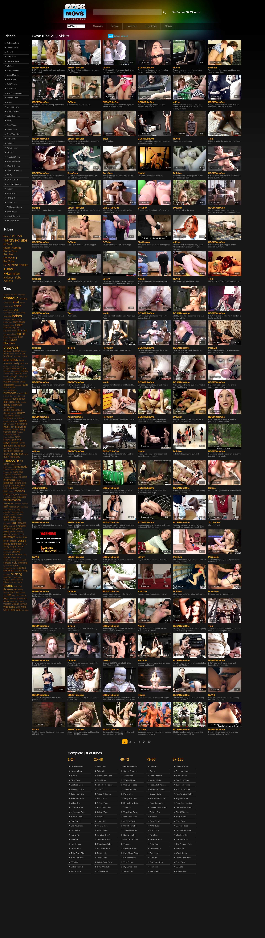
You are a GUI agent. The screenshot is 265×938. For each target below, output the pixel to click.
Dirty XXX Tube (103, 867)
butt (22, 363)
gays (6, 442)
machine (7, 497)
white (23, 607)
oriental (13, 526)
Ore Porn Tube (182, 780)
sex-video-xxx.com (15, 93)
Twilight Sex (155, 812)
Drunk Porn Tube (130, 803)
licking (6, 494)
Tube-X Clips (76, 817)
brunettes (10, 359)
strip (25, 570)
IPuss (9, 102)
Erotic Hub (101, 853)
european (8, 418)
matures (8, 503)
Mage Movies (12, 75)
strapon (18, 570)
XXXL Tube (154, 826)
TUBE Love (12, 84)
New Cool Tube (130, 817)
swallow (7, 577)
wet (18, 607)
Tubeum (127, 844)
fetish (6, 426)
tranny (13, 598)
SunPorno (10, 265)
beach (6, 325)
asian (17, 306)
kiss (23, 485)
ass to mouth (9, 313)
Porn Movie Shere (131, 853)
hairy (6, 456)
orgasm (22, 523)
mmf (5, 509)
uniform (13, 601)
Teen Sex (154, 867)
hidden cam (16, 464)
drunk (13, 413)
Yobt (18, 277)
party (6, 531)
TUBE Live (11, 89)
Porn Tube (11, 125)
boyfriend (8, 356)
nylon (6, 520)
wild (18, 609)
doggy (6, 404)
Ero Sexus (75, 830)
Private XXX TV (13, 157)
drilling (6, 413)
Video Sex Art (77, 867)
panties (7, 529)
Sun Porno (75, 821)
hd (21, 460)
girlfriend (8, 445)
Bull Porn (153, 817)
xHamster (11, 273)
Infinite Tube (102, 812)
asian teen (8, 310)
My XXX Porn (12, 180)
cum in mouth (9, 387)
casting (20, 366)
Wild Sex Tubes (130, 785)
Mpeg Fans (181, 871)
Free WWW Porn (14, 161)
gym (26, 454)
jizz (24, 483)
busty (16, 363)
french (16, 434)
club (25, 374)
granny (6, 454)
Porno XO (75, 835)
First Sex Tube (77, 798)
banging (6, 319)
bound (18, 354)
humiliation (16, 474)
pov (25, 537)
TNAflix (23, 265)
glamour (7, 448)
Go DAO (10, 152)
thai (20, 586)
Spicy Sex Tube (130, 798)
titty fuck (15, 595)
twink (6, 601)
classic (6, 374)
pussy (22, 540)
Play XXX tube (182, 812)
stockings (8, 570)
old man (6, 523)
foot (14, 432)
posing (19, 537)
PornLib (212, 348)
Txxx (105, 138)
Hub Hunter (76, 844)
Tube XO (127, 807)
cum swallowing (10, 390)
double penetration (12, 410)
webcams (9, 606)
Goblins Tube (129, 821)
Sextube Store (13, 61)
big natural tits (9, 334)
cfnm (24, 368)
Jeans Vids (102, 858)
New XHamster (13, 216)
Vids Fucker (128, 862)
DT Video (75, 862)
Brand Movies (13, 70)
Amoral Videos (13, 111)
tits (9, 595)
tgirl (15, 586)
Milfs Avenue (155, 848)
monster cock (17, 512)
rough (13, 546)
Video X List (102, 798)
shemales (8, 554)
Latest (117, 36)
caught (6, 369)
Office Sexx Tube (104, 862)
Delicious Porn (13, 43)
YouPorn (8, 280)
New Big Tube (129, 835)
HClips (212, 488)
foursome (7, 434)
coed (5, 376)
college (13, 376)
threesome (10, 589)
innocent (22, 477)
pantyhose (17, 529)
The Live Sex (103, 871)
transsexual (22, 598)
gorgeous (18, 451)
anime (22, 303)
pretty (6, 541)
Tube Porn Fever (130, 812)
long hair (23, 494)
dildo (12, 402)
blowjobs (11, 347)
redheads (16, 543)
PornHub (8, 254)
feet (16, 424)
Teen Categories (157, 803)
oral (14, 522)
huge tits (7, 474)
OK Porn (10, 66)
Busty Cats (154, 830)
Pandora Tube (182, 766)
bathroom (7, 322)
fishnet (15, 429)
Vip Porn (74, 839)
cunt (19, 393)
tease (20, 582)
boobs (16, 351)
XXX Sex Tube (13, 221)
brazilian (17, 356)
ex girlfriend (19, 418)
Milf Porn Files (156, 839)
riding (6, 546)
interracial (9, 479)
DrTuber (16, 236)
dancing (13, 396)
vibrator (7, 604)
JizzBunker (144, 242)
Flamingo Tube (77, 789)
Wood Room (181, 853)
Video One (75, 803)
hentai (6, 464)
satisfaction (8, 549)
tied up (6, 592)
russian (20, 546)
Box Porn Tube (129, 848)
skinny (6, 557)
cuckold (18, 385)
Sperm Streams (130, 771)
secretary (18, 549)
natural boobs (9, 514)
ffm (12, 427)
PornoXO (10, 258)
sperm (16, 565)
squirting (21, 568)
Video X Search (104, 794)
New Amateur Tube (184, 794)
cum (25, 384)
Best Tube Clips (104, 807)
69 (15, 295)
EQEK (9, 175)
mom (10, 509)
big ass (15, 327)
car (26, 363)
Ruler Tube (76, 848)
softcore (7, 563)
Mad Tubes (102, 766)
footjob (20, 432)
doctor (23, 402)
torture (23, 595)
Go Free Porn (13, 107)
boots (23, 351)
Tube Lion (154, 853)
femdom (23, 424)
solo (14, 562)
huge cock (18, 472)
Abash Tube (102, 826)
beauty (18, 325)
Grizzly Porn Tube (183, 830)
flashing (7, 432)
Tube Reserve (156, 776)
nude (6, 517)
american (7, 303)
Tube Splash (181, 776)
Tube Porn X (155, 821)
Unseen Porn (12, 48)
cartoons (7, 366)
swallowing (17, 577)
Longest (124, 36)
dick (5, 401)
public (13, 540)
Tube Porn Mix (129, 789)
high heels (7, 467)
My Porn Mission (14, 184)
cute (25, 393)
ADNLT (100, 817)
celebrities (15, 368)
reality (6, 543)
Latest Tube (131, 26)
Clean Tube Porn (183, 858)
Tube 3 (10, 52)
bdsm (22, 322)
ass (16, 309)
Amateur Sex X (103, 835)
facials (22, 420)
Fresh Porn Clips (104, 776)
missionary (14, 507)
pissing (6, 534)
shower (18, 554)
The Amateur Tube (184, 844)
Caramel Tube (182, 839)
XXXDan (142, 591)
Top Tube (115, 26)
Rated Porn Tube (157, 789)
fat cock (10, 424)
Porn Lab (154, 835)
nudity (13, 517)
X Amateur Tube (78, 812)
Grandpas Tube (156, 862)
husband (7, 477)
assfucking (20, 313)
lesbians (19, 491)
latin (5, 491)
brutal (21, 360)
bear (12, 325)
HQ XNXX (11, 198)
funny (17, 437)
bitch (20, 337)
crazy (22, 382)
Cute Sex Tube (13, 116)
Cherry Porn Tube (183, 807)
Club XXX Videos (14, 170)
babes (17, 316)
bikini (5, 337)
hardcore (11, 460)
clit (11, 374)
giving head (20, 446)
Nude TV (153, 858)
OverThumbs (12, 248)
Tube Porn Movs (104, 839)
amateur (10, 298)
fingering (20, 426)
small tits (7, 560)
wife (13, 609)
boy (23, 354)
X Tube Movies (129, 780)
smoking (15, 560)
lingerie (15, 494)
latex (22, 488)
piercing (20, 531)
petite (12, 531)
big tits (21, 334)
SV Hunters (128, 871)
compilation (8, 379)
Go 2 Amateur (129, 858)
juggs (5, 485)
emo (5, 416)
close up (18, 373)
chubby (24, 371)
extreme (14, 421)
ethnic (17, 416)
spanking (22, 563)
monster (7, 512)
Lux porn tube (182, 826)
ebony (21, 412)
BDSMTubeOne (40, 67)
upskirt (21, 601)
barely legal (17, 319)
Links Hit (153, 766)
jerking (18, 483)
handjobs (15, 456)
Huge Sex (11, 139)
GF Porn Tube (77, 807)
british (24, 356)
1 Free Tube (102, 803)
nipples (20, 514)
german (14, 443)
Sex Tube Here (103, 848)
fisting (22, 429)
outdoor (22, 526)
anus (5, 306)
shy (24, 555)
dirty (18, 402)
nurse (19, 517)
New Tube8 (12, 211)
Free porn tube (182, 771)
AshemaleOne (75, 417)
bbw (15, 322)
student (6, 574)
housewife (7, 472)
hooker (6, 469)
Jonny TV (101, 821)
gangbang (17, 439)
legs (11, 491)
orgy (5, 526)
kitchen (6, 488)
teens (8, 585)
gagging (6, 439)
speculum (7, 565)
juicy (11, 485)
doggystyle (16, 405)
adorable (21, 295)
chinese (6, 371)
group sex (17, 453)
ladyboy (14, 488)
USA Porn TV (181, 835)
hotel (20, 469)
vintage (15, 604)
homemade (20, 466)
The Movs (101, 780)
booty (6, 354)
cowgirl (15, 382)
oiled (18, 520)
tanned (20, 580)
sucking (16, 574)
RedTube (8, 261)
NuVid (7, 244)
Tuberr (10, 189)
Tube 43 (100, 771)
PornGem (72, 173)
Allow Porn (11, 193)
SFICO (100, 789)
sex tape (7, 552)
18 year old (8, 295)
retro (25, 544)
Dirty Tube (11, 57)
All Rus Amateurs (14, 207)
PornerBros (10, 251)
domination (8, 407)
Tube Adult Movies (158, 785)
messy (25, 504)
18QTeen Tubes (183, 785)
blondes (9, 343)
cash (14, 366)
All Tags (168, 26)
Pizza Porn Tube (130, 839)
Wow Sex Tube (130, 826)
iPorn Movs (181, 817)
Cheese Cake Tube (158, 807)
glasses (16, 448)
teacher (13, 582)
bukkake (7, 363)
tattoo (6, 582)
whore (6, 610)
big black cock (9, 331)
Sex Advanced (77, 826)
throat (20, 590)
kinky (17, 485)
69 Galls (179, 867)
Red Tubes (11, 79)
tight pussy (20, 592)
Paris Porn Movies (184, 803)
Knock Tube (102, 830)
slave (13, 557)
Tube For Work (77, 858)
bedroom (7, 328)
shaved (16, 551)
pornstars (9, 536)
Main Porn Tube (183, 789)
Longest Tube (151, 26)
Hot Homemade (130, 766)
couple (7, 381)
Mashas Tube (155, 780)
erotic (11, 415)
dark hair (21, 396)
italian (19, 480)
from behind (8, 437)
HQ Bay (10, 143)
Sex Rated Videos (157, 798)
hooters (14, 469)
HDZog (36, 207)
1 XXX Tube (12, 202)
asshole (7, 316)
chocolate (15, 371)
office (12, 520)
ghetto (22, 443)
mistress (24, 507)
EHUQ (9, 120)
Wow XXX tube (13, 166)
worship (25, 610)
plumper (15, 534)
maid (14, 497)
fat (4, 424)
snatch (23, 560)
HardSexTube (15, 240)
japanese (8, 482)
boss (12, 354)
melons (18, 504)
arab (11, 306)
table (13, 580)
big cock (22, 330)
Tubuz (152, 771)
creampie (8, 384)
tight (12, 592)
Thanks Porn (12, 98)
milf (5, 506)
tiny (4, 595)
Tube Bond (128, 776)
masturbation (12, 500)
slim (19, 557)
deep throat (18, 398)
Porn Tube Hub (13, 134)
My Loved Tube (130, 867)
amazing (23, 298)
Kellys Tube (12, 148)
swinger (6, 580)
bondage (7, 351)
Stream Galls (155, 794)
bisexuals (13, 337)
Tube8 (8, 269)
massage (21, 497)
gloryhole (8, 451)
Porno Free (12, 129)
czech (6, 396)
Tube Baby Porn (130, 830)
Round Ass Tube (104, 844)
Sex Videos (154, 871)
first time (7, 429)
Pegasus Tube (182, 798)
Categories (98, 26)
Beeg (6, 236)
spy (14, 568)
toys (6, 598)
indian (14, 477)
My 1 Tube (128, 794)
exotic (6, 421)
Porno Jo (180, 848)
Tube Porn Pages (104, 785)
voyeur (23, 604)
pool (22, 534)
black (14, 339)
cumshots (9, 393)
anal (16, 302)
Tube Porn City (77, 794)
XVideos (8, 277)
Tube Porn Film (77, 853)
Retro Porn (154, 844)
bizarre (6, 340)
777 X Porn (76, 871)
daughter (7, 399)
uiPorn (106, 67)
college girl (22, 376)
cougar (17, 379)
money (17, 509)
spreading (7, 568)
